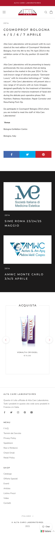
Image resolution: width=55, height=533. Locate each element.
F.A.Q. (6, 428)
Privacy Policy (10, 438)
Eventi (6, 483)
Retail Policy (9, 457)
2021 (27, 526)
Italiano (26, 516)
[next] (49, 340)
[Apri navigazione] (4, 12)
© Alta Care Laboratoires (28, 522)
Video (6, 498)
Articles (7, 488)
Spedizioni (8, 443)
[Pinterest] (25, 412)
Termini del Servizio (12, 433)
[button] (47, 531)
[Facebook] (5, 412)
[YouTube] (32, 412)
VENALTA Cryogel (27, 352)
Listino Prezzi (10, 493)
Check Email (9, 452)
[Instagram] (18, 412)
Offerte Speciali (11, 478)
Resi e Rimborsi (11, 448)
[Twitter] (11, 412)
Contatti (7, 503)
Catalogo (8, 473)
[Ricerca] (46, 12)
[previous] (5, 340)
